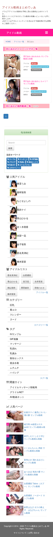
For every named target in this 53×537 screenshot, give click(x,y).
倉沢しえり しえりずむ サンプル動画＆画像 (34, 437)
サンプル (12, 159)
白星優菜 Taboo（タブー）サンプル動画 (34, 485)
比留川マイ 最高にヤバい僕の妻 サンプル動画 (35, 413)
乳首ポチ (12, 165)
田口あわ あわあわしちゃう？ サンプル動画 (35, 82)
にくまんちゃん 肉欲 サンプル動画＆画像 (34, 449)
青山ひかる (12, 281)
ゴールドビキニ (25, 165)
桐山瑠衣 (11, 287)
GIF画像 (35, 159)
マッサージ (23, 159)
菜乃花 (26, 281)
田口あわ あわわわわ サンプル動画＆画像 (35, 57)
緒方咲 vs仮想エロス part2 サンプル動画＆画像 (34, 427)
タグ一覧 (44, 378)
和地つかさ (40, 287)
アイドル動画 (14, 32)
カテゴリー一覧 (41, 324)
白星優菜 (27, 275)
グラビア (12, 162)
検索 (10, 148)
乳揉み (21, 162)
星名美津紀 (12, 275)
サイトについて (20, 532)
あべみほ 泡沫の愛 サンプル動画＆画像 (34, 473)
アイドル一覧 (42, 292)
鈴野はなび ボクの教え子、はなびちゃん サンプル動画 (35, 510)
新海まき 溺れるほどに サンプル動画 (34, 461)
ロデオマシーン (14, 167)
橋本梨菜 (11, 294)
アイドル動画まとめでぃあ (19, 7)
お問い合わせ (33, 532)
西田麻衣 (25, 287)
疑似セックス (33, 162)
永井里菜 (39, 281)
